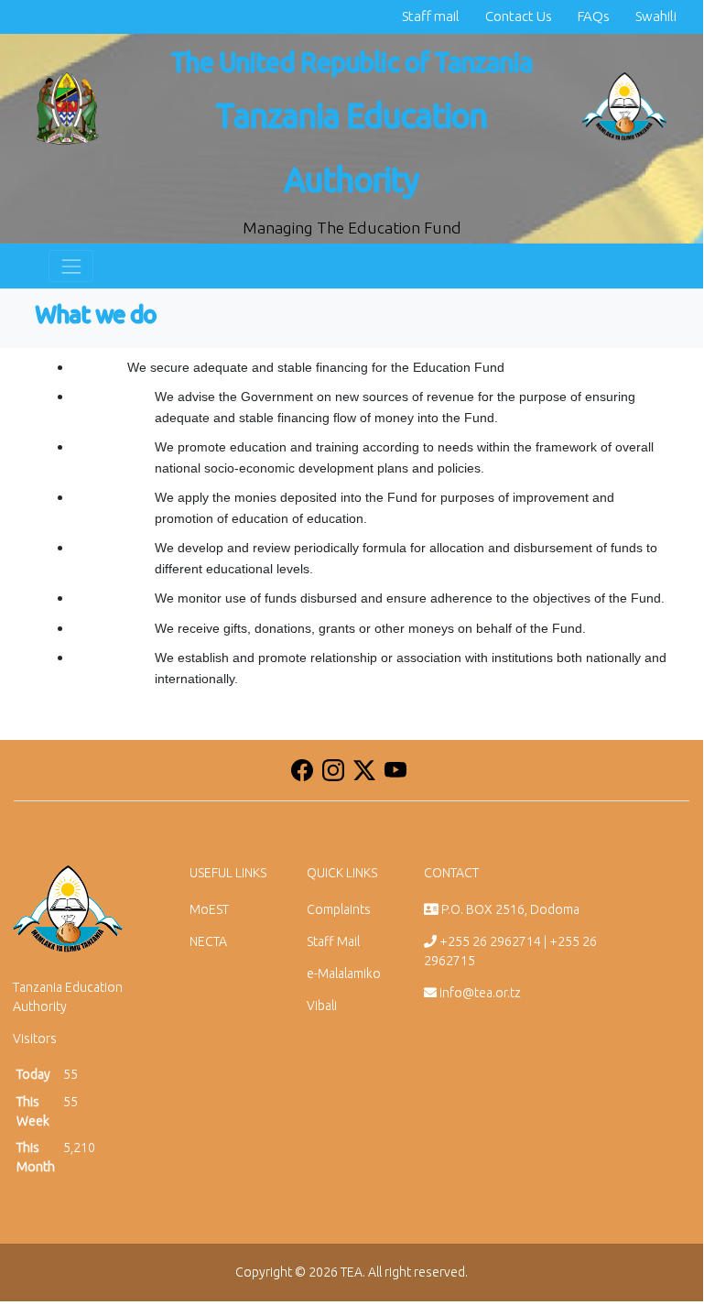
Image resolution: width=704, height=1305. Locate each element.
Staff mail (431, 16)
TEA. (353, 1272)
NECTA (208, 941)
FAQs (594, 16)
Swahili (656, 16)
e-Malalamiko (344, 973)
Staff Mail (333, 941)
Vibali (322, 1005)
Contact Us (518, 16)
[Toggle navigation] (71, 266)
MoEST (209, 909)
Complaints (339, 909)
